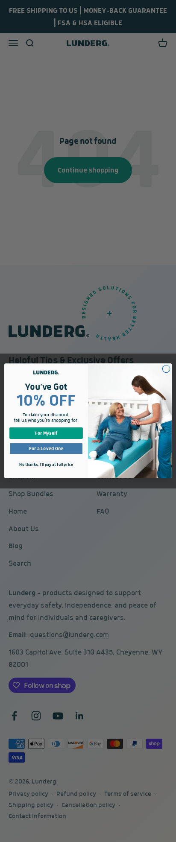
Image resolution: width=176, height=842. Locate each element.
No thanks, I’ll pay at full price (46, 465)
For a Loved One (46, 448)
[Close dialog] (166, 369)
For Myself (46, 433)
